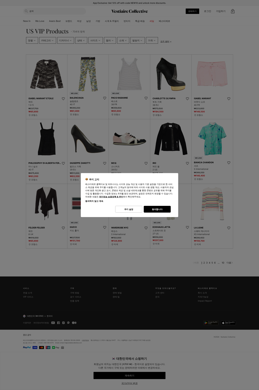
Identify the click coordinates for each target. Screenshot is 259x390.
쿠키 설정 (128, 209)
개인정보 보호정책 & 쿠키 (111, 196)
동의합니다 (157, 209)
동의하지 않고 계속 (94, 201)
